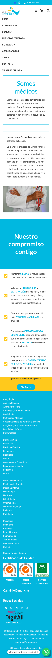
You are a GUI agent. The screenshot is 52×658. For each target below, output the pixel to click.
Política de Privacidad (26, 634)
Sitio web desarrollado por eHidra (26, 648)
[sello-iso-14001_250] (26, 570)
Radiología (8, 528)
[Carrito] (42, 10)
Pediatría (7, 510)
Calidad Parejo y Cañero (14, 553)
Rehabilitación (10, 532)
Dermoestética (10, 440)
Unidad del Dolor (11, 543)
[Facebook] (15, 3)
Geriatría (7, 458)
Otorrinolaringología (12, 506)
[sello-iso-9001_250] (10, 570)
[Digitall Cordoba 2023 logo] (14, 616)
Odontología (9, 499)
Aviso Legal (22, 638)
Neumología (9, 491)
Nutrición (7, 495)
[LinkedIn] (16, 608)
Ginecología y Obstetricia (15, 462)
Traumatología (10, 539)
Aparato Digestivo (11, 407)
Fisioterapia (8, 451)
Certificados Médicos (13, 418)
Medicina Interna (11, 488)
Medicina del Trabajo (13, 484)
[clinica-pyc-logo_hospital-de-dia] (10, 11)
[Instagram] (19, 3)
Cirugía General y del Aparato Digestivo (21, 421)
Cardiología (8, 414)
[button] (36, 10)
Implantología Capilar (13, 466)
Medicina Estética (11, 447)
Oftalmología (9, 503)
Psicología (8, 521)
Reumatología (9, 536)
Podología (8, 514)
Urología (7, 547)
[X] (22, 608)
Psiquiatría (8, 524)
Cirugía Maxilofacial (12, 429)
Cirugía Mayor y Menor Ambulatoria (20, 425)
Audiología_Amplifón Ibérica (16, 410)
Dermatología (9, 433)
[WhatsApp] (27, 608)
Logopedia (8, 470)
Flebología (8, 455)
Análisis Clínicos (11, 403)
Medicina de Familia (12, 480)
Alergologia (8, 399)
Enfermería (8, 443)
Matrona (7, 473)
